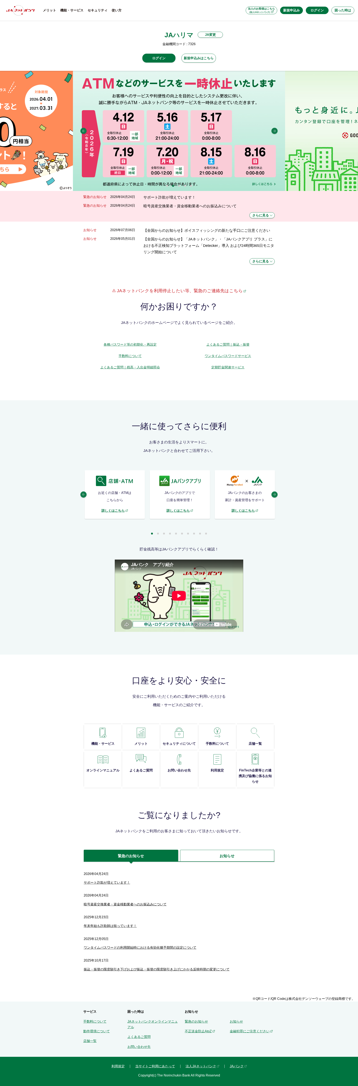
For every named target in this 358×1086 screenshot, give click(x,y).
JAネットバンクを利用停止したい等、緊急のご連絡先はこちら (179, 290)
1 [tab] (167, 186)
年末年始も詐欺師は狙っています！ (110, 926)
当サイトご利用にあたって (155, 1066)
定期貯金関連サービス (227, 367)
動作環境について (96, 1031)
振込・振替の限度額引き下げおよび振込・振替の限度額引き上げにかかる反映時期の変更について (157, 969)
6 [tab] (182, 534)
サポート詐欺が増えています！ (169, 197)
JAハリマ (179, 35)
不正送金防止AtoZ (198, 1031)
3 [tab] (179, 186)
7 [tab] (188, 534)
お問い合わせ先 (139, 1047)
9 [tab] (200, 534)
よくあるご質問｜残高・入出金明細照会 (130, 367)
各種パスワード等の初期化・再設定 (130, 344)
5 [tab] (191, 186)
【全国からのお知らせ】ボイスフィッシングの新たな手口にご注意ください (206, 230)
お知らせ (236, 1021)
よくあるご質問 (139, 1037)
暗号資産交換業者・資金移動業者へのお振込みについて (190, 206)
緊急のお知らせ (196, 1021)
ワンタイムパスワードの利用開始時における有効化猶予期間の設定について (140, 947)
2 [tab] (173, 186)
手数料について (130, 356)
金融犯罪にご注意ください (250, 1031)
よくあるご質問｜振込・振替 (227, 344)
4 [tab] (185, 186)
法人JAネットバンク (201, 1066)
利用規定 (118, 1066)
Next (274, 131)
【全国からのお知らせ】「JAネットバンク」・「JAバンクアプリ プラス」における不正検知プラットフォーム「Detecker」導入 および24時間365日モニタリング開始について (208, 245)
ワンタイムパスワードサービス (228, 356)
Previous (83, 131)
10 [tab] (206, 534)
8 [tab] (194, 534)
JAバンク (237, 1066)
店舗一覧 (90, 1041)
